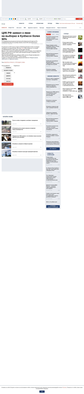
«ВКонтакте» (5, 59)
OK (42, 391)
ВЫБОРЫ (6, 62)
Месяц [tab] (57, 34)
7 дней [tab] (53, 34)
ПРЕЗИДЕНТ (18, 62)
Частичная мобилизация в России (67, 23)
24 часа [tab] (48, 34)
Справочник (39, 23)
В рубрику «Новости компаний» (53, 206)
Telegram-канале (34, 57)
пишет (22, 48)
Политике (64, 387)
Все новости (53, 148)
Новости (21, 23)
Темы (57, 23)
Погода (50, 23)
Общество (11, 27)
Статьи (31, 23)
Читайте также (8, 116)
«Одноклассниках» (13, 59)
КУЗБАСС (12, 62)
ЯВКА (23, 62)
